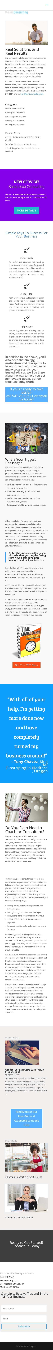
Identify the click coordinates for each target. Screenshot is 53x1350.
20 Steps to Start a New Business (23, 1176)
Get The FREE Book (26, 665)
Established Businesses (15, 108)
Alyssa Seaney (14, 1074)
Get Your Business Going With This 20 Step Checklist (24, 1070)
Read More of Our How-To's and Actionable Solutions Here (26, 1118)
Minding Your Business (14, 120)
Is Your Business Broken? (19, 1217)
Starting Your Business (14, 124)
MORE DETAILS (26, 210)
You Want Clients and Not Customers (20, 144)
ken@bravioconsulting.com (32, 94)
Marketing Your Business (15, 116)
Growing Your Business (15, 112)
